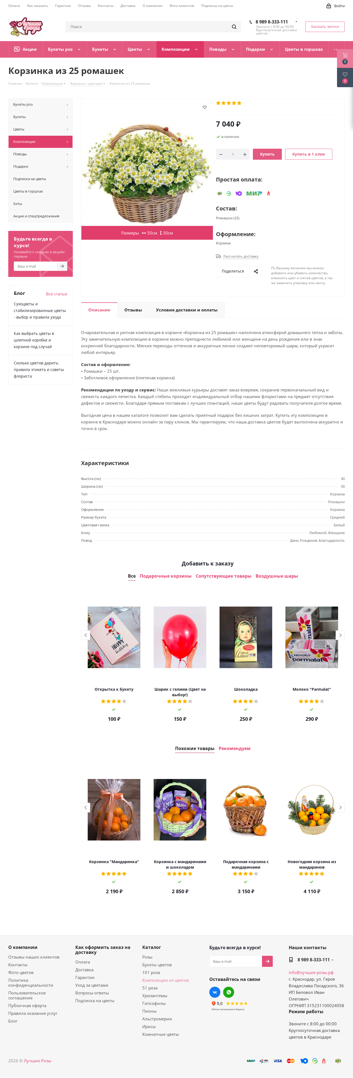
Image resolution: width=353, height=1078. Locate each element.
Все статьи (56, 294)
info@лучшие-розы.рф (311, 972)
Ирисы (149, 1026)
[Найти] (234, 26)
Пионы (149, 1011)
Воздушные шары (277, 576)
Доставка (84, 969)
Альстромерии (157, 1018)
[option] (114, 657)
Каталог (151, 947)
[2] (223, 103)
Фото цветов (21, 972)
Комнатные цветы (160, 1034)
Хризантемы (154, 995)
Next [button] (340, 635)
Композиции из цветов (165, 980)
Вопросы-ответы (92, 993)
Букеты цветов (157, 964)
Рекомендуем (235, 748)
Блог (12, 1021)
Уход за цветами (91, 985)
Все (132, 576)
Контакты (18, 964)
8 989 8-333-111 (272, 22)
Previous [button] (85, 635)
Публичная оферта (27, 1005)
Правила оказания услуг (32, 1013)
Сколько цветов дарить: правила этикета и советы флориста (39, 369)
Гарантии (85, 977)
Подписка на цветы (94, 1000)
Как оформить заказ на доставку (102, 949)
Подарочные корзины (166, 576)
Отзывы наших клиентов (34, 957)
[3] (229, 103)
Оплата (82, 962)
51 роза (149, 988)
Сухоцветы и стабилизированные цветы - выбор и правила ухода (40, 310)
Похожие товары (195, 748)
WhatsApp (228, 992)
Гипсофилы (154, 1003)
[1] (218, 103)
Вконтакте (214, 992)
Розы (147, 957)
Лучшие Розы (37, 1060)
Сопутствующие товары (224, 576)
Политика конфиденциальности (30, 982)
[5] (239, 103)
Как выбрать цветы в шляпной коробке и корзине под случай (34, 340)
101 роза (151, 972)
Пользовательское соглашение (27, 995)
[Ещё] (336, 49)
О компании (23, 947)
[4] (234, 103)
